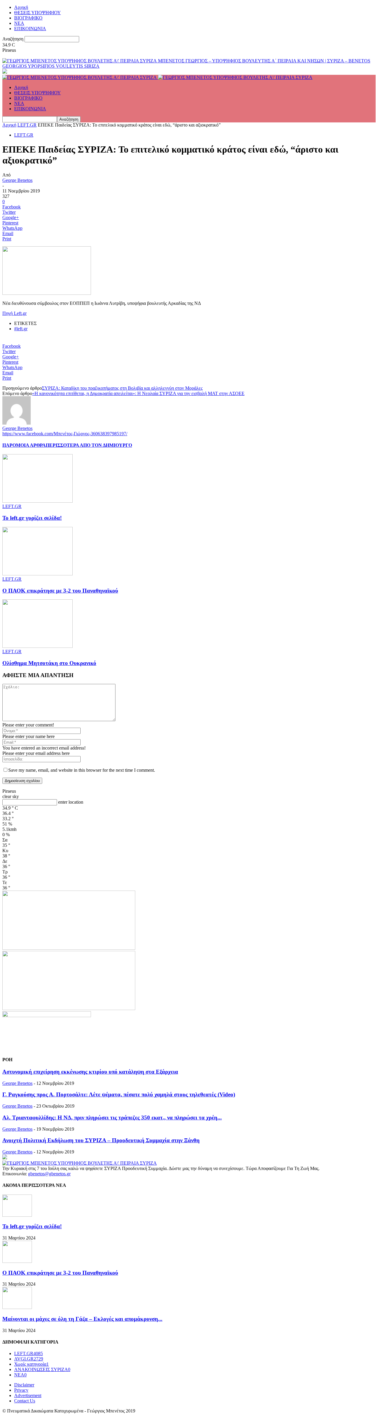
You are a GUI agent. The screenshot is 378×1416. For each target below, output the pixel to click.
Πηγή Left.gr (14, 313)
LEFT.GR (27, 124)
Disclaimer (24, 1384)
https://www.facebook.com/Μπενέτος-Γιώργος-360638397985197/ (64, 433)
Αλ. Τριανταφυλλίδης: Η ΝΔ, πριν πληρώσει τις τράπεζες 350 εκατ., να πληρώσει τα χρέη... (112, 1117)
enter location (70, 802)
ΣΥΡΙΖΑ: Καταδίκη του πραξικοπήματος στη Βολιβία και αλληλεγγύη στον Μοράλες (122, 388)
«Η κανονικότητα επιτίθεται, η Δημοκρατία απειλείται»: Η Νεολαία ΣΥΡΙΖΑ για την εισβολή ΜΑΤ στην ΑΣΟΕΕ (138, 393)
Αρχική (21, 7)
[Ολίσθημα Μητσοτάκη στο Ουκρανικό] (37, 646)
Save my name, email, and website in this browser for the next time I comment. (81, 770)
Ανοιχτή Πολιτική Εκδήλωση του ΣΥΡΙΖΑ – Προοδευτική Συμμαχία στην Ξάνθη (101, 1140)
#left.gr (20, 328)
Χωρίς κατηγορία (31, 1364)
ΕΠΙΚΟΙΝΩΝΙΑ (30, 28)
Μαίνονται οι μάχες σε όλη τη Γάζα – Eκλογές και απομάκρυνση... (82, 1319)
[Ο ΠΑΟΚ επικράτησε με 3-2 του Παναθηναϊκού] (37, 573)
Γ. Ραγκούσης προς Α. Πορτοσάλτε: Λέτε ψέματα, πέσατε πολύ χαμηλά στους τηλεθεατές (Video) (118, 1094)
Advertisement (27, 1395)
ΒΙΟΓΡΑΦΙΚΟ (28, 17)
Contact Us (24, 1400)
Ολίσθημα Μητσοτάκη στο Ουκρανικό (49, 663)
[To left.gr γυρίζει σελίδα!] (37, 501)
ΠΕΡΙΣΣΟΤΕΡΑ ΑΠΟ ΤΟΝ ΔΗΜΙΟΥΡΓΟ (89, 445)
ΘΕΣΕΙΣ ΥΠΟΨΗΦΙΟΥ (37, 12)
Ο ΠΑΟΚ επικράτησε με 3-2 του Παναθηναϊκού (60, 591)
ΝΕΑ (19, 23)
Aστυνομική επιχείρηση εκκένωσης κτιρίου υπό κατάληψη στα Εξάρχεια (90, 1072)
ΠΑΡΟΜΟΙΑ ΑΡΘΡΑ (24, 445)
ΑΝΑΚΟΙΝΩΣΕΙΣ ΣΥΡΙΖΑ (42, 1369)
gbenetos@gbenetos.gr (49, 1173)
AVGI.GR (28, 1358)
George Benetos (17, 180)
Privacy (21, 1390)
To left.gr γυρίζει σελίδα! (32, 518)
